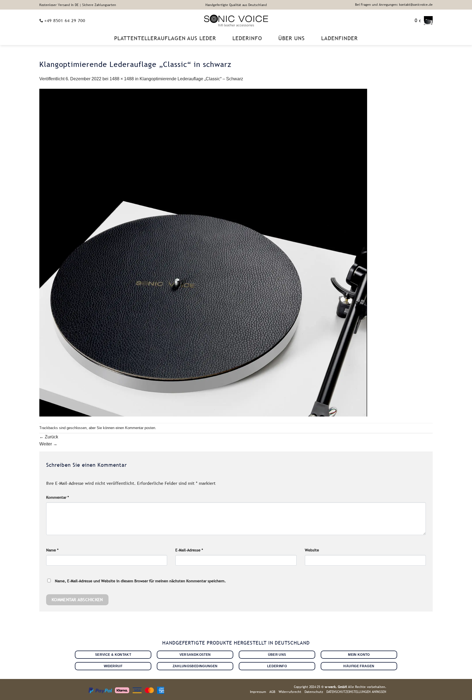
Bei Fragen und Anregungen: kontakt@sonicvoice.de (394, 4)
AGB (272, 691)
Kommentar (57, 497)
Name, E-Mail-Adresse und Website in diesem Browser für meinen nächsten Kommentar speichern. (140, 580)
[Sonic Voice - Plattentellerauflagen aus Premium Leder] (236, 20)
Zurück (48, 437)
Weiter (48, 444)
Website (312, 550)
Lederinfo (247, 38)
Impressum (258, 691)
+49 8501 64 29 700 (64, 20)
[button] (424, 20)
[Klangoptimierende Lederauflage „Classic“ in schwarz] (203, 252)
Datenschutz (314, 691)
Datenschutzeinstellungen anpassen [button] (356, 691)
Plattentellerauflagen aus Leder (165, 38)
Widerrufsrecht (290, 691)
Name (52, 550)
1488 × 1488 (122, 78)
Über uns (291, 38)
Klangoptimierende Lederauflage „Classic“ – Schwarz (191, 78)
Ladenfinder (339, 38)
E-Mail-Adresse (189, 550)
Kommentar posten (140, 428)
